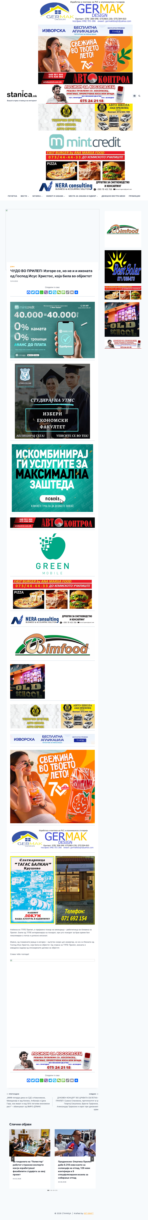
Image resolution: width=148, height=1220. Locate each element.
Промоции (134, 196)
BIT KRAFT (89, 1213)
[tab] (48, 1190)
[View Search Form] (139, 96)
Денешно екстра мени (113, 196)
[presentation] (29, 1142)
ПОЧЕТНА (12, 196)
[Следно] (92, 1158)
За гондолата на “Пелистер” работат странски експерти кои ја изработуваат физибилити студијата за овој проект (29, 1168)
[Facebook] (134, 96)
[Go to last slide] (13, 1158)
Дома (12, 266)
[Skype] (54, 293)
